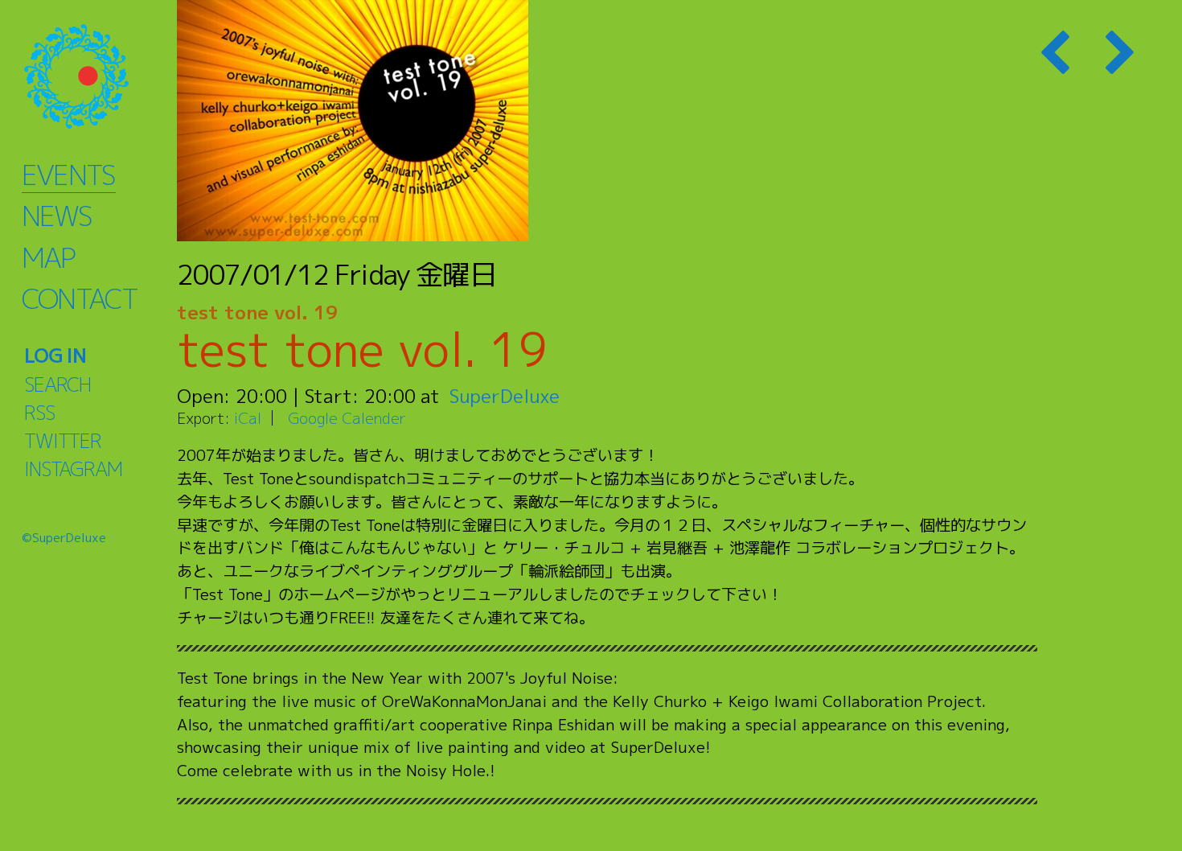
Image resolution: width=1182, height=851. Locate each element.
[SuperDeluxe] (96, 76)
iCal (247, 418)
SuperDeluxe (504, 396)
